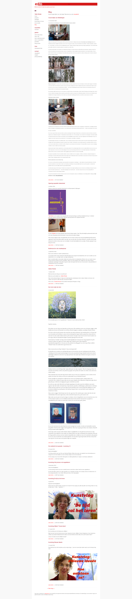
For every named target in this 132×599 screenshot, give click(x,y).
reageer (36, 55)
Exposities (37, 27)
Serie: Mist (37, 36)
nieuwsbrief (76, 14)
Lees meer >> (51, 179)
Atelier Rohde (64, 276)
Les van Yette (37, 23)
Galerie (36, 32)
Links (36, 46)
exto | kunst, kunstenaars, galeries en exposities (38, 4)
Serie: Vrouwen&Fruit (39, 40)
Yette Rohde (64, 4)
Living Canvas (37, 43)
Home (36, 16)
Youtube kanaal (57, 281)
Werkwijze (37, 19)
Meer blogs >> (51, 588)
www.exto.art (47, 593)
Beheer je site (38, 7)
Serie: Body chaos (38, 34)
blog (36, 24)
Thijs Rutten (51, 216)
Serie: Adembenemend (39, 38)
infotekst (54, 233)
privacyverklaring (38, 56)
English (35, 10)
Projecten (37, 17)
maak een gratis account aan (48, 7)
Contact (37, 51)
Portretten (37, 41)
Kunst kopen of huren (39, 21)
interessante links (38, 48)
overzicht (37, 29)
